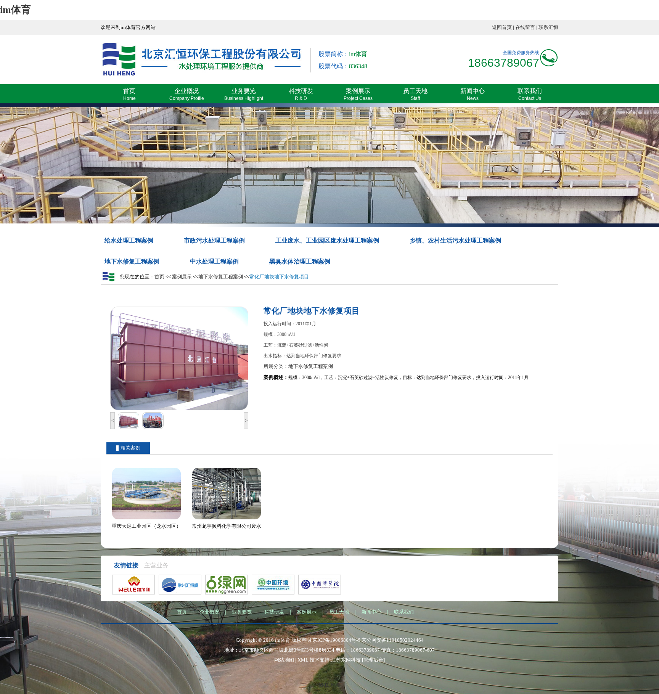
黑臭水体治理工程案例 (299, 261)
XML (303, 660)
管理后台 (373, 660)
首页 (159, 277)
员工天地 (339, 612)
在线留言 (525, 27)
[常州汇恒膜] (180, 584)
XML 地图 (329, 685)
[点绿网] (226, 584)
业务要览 (242, 612)
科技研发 (274, 612)
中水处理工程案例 (214, 261)
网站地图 (284, 660)
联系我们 (404, 612)
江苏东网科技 (346, 660)
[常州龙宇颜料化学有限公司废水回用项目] (226, 519)
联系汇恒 (548, 27)
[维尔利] (133, 584)
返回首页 (502, 27)
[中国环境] (273, 584)
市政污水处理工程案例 (214, 240)
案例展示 (182, 277)
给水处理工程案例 (128, 240)
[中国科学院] (319, 584)
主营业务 (156, 565)
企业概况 (209, 612)
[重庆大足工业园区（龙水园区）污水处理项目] (146, 519)
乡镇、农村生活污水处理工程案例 (455, 240)
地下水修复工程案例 (131, 261)
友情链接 (126, 565)
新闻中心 (371, 612)
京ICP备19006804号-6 (336, 640)
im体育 (15, 9)
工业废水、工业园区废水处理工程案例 (327, 240)
